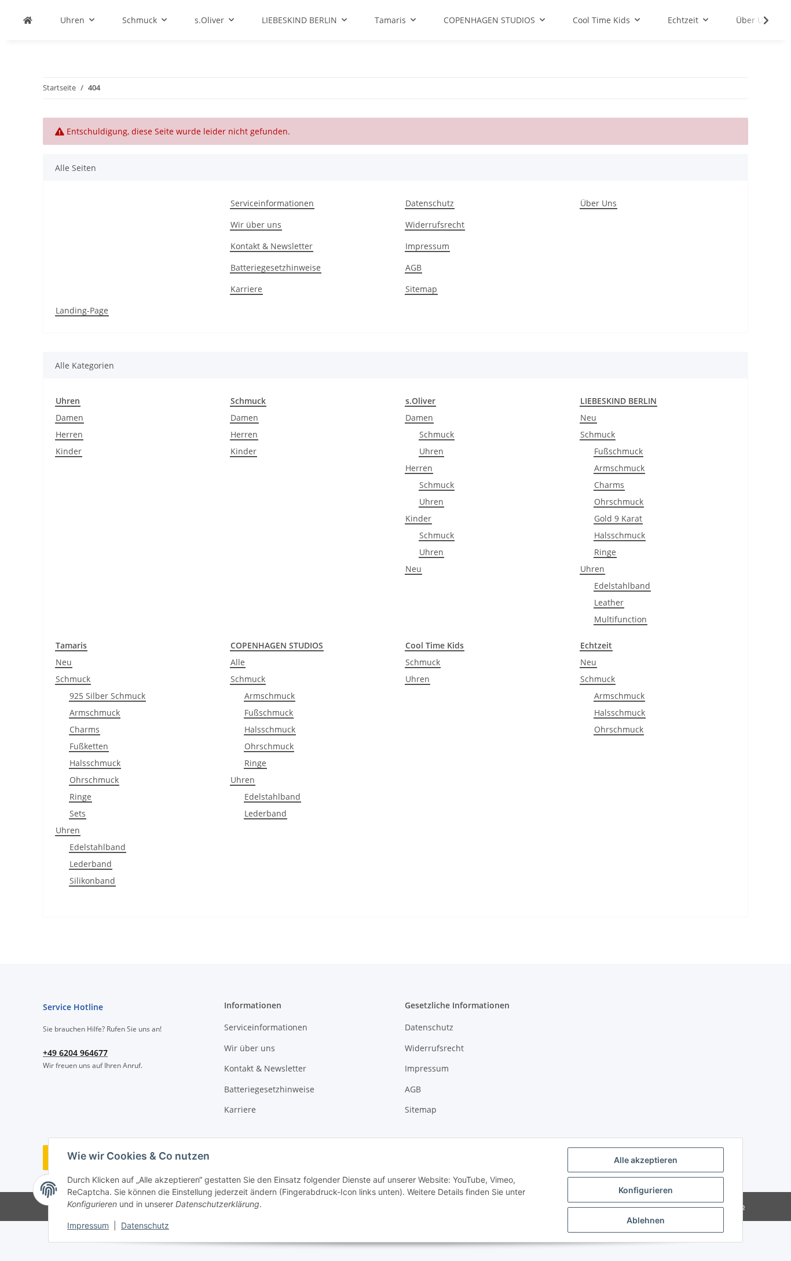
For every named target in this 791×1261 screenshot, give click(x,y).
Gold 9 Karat (618, 518)
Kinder (69, 451)
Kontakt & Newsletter (271, 246)
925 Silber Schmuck (107, 695)
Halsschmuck (619, 535)
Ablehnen (646, 1220)
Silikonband (92, 880)
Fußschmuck (618, 451)
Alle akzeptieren (646, 1160)
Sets (77, 813)
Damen (69, 417)
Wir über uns (255, 224)
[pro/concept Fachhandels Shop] (27, 20)
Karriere (246, 288)
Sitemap (421, 288)
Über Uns (598, 203)
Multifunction (620, 619)
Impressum (88, 1225)
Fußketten (88, 746)
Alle (237, 662)
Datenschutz (145, 1225)
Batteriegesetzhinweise (275, 267)
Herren (69, 434)
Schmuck (436, 434)
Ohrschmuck (618, 501)
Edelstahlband (622, 585)
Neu (413, 568)
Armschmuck (619, 467)
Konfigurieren (645, 1190)
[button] (758, 20)
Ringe (605, 551)
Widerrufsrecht (434, 224)
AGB (413, 267)
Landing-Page (82, 310)
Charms (609, 484)
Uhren (431, 451)
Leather (609, 602)
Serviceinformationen (272, 203)
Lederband (90, 863)
